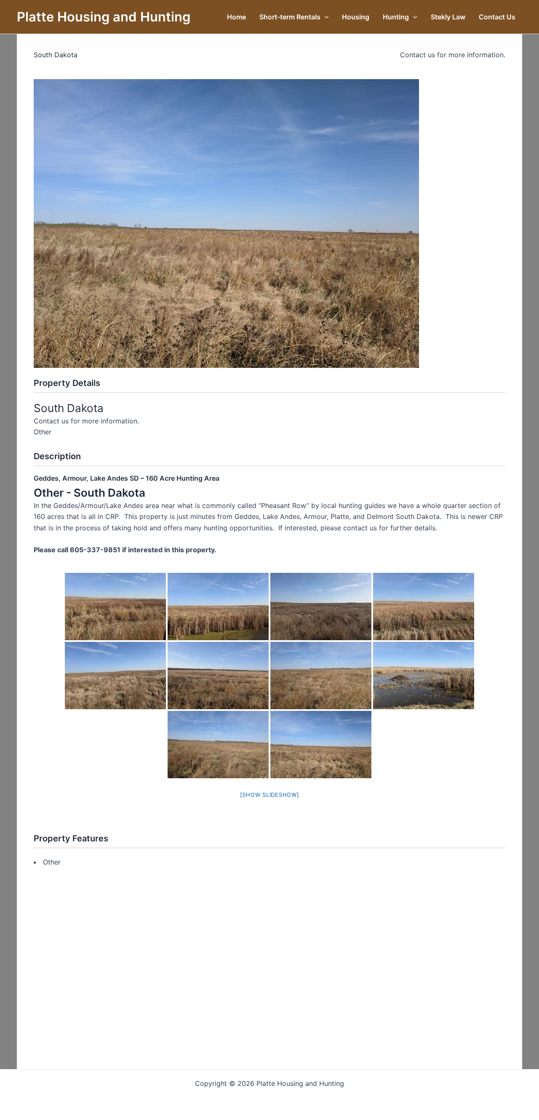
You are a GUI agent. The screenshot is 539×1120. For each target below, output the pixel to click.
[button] (324, 17)
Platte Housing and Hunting (103, 16)
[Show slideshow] (269, 794)
